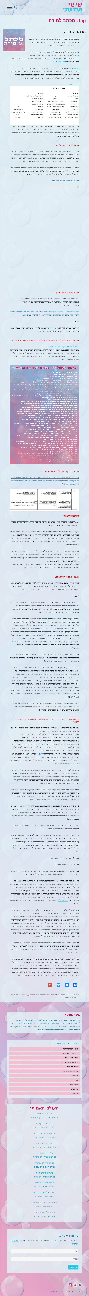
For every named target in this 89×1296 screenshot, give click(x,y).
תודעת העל (14, 995)
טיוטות (75, 1093)
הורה (52, 995)
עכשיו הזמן (74, 1085)
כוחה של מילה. (63, 900)
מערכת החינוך (32, 995)
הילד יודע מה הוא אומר (47, 52)
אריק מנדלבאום (50, 328)
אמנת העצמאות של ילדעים (69, 181)
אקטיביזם (74, 1089)
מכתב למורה (75, 32)
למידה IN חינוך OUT (59, 62)
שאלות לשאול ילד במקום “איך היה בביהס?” (63, 347)
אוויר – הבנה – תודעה (70, 1053)
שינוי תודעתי (72, 7)
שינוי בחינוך (75, 68)
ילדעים (75, 52)
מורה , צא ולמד (74, 85)
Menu (9, 7)
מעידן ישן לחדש (72, 1067)
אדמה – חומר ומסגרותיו (69, 1062)
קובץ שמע (55, 181)
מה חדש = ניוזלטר (67, 1235)
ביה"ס (57, 995)
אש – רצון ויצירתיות (70, 1049)
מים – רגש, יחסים (71, 1058)
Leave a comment (71, 997)
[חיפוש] (16, 7)
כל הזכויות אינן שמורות (56, 1291)
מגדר (76, 1080)
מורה (48, 995)
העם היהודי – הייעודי (70, 1071)
